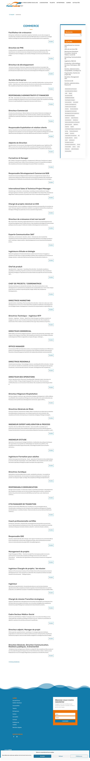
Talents (52, 2)
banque (70, 93)
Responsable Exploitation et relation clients (28, 127)
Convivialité (75, 102)
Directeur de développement (21, 65)
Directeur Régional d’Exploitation (23, 394)
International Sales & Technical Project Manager (30, 189)
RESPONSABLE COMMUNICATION (23, 487)
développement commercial (70, 111)
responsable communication (70, 135)
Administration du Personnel (70, 88)
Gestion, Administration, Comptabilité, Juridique (72, 69)
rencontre (72, 133)
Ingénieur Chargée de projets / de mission (27, 568)
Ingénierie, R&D (69, 61)
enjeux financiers (74, 117)
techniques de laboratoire (70, 144)
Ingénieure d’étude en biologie (22, 251)
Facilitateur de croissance (20, 33)
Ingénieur (13, 584)
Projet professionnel (74, 131)
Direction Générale (74, 108)
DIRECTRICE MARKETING (19, 300)
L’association (44, 2)
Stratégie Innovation (69, 142)
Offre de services (70, 49)
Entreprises (60, 2)
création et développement (70, 104)
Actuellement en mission (72, 45)
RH (78, 135)
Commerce (68, 81)
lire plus (51, 41)
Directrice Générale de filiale (21, 409)
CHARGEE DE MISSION (69, 97)
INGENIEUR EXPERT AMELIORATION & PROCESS (29, 424)
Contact (20, 6)
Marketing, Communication (73, 57)
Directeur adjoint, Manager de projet (24, 630)
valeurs (73, 146)
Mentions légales (17, 727)
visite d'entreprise (75, 148)
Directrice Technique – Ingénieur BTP (25, 316)
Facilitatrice (75, 120)
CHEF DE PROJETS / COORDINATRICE (25, 284)
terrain (78, 144)
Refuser (61, 756)
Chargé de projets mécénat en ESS (24, 204)
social (66, 140)
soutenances (71, 140)
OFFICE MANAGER (16, 346)
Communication (68, 102)
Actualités (76, 2)
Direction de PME (16, 48)
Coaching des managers (70, 100)
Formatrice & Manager (18, 158)
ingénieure (76, 124)
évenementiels (68, 151)
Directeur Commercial (18, 111)
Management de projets (19, 552)
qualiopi (66, 133)
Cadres (68, 2)
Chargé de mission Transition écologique (26, 599)
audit (66, 93)
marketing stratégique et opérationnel (72, 128)
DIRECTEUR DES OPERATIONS (22, 377)
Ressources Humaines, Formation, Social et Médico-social (71, 53)
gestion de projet (68, 124)
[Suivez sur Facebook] (14, 737)
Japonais (67, 126)
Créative (67, 108)
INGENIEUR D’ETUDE (17, 440)
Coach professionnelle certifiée (22, 521)
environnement (68, 120)
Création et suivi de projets (70, 106)
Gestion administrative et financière (72, 122)
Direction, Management (72, 77)
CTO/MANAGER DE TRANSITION (22, 504)
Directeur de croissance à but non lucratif (27, 219)
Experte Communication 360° (21, 234)
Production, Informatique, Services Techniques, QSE (72, 64)
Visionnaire (67, 148)
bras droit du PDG (68, 95)
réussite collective (68, 137)
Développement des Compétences (72, 113)
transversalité (68, 146)
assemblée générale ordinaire (71, 91)
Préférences (79, 756)
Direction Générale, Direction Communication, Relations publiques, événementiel (29, 646)
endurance (67, 117)
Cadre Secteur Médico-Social (21, 614)
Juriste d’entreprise (17, 80)
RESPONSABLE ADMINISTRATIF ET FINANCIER (29, 95)
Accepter (42, 756)
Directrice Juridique (17, 472)
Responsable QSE (16, 536)
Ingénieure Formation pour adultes (24, 457)
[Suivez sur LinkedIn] (17, 737)
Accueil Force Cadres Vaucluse (28, 2)
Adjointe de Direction (18, 143)
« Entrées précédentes (14, 662)
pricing (66, 131)
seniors (75, 137)
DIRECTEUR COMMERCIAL (20, 331)
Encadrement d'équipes (70, 115)
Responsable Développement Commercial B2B (29, 173)
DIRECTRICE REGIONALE (19, 362)
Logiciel (72, 126)
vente (78, 146)
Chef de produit (15, 267)
